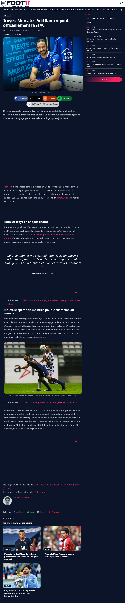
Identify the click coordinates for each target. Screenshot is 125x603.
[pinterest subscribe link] (53, 512)
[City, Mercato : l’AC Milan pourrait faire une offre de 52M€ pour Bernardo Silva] (22, 575)
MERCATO (5, 10)
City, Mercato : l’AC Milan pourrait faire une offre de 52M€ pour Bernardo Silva (19, 593)
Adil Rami (40, 491)
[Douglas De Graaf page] (7, 500)
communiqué (63, 197)
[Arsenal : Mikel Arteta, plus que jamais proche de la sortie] (62, 538)
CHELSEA (82, 10)
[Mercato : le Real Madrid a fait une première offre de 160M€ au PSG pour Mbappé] (22, 538)
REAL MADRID (42, 10)
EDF (20, 10)
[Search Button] (122, 3)
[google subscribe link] (18, 512)
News (7, 549)
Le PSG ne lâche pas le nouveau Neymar (100, 57)
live (102, 18)
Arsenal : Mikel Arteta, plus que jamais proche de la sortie (59, 555)
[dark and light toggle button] (121, 9)
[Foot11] (15, 4)
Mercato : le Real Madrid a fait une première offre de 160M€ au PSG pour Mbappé (21, 557)
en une (94, 18)
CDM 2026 (14, 10)
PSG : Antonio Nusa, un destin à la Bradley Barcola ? (101, 40)
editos (89, 23)
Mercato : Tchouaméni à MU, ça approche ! (101, 73)
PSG (25, 10)
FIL (87, 18)
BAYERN (98, 10)
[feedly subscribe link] (30, 512)
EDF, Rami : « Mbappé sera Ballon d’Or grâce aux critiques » (48, 402)
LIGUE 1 (31, 10)
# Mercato (8, 518)
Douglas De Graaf (14, 34)
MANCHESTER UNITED (69, 10)
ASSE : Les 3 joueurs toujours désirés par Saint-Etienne (103, 49)
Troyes (7, 186)
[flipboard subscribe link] (41, 512)
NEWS (6, 15)
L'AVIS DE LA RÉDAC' (110, 10)
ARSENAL (90, 10)
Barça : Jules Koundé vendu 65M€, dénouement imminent (103, 65)
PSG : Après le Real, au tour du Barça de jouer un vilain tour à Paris (103, 31)
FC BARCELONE (54, 10)
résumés (110, 18)
